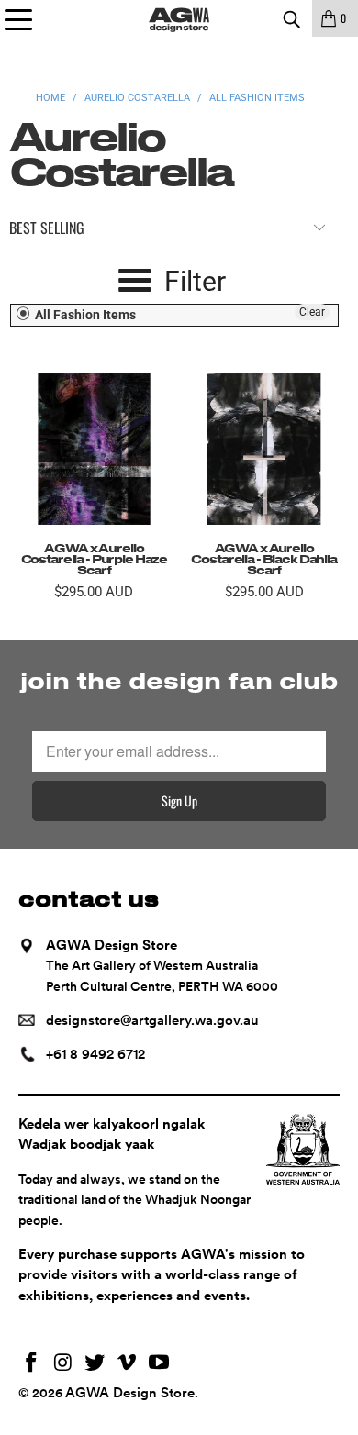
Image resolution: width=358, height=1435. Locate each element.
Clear (312, 312)
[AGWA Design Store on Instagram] (63, 1364)
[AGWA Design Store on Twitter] (95, 1364)
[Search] (291, 18)
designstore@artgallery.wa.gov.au (152, 1020)
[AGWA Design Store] (179, 18)
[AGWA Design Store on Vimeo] (127, 1364)
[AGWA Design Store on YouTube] (159, 1364)
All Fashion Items (84, 314)
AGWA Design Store (130, 1393)
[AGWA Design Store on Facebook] (32, 1364)
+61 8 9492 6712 (95, 1054)
